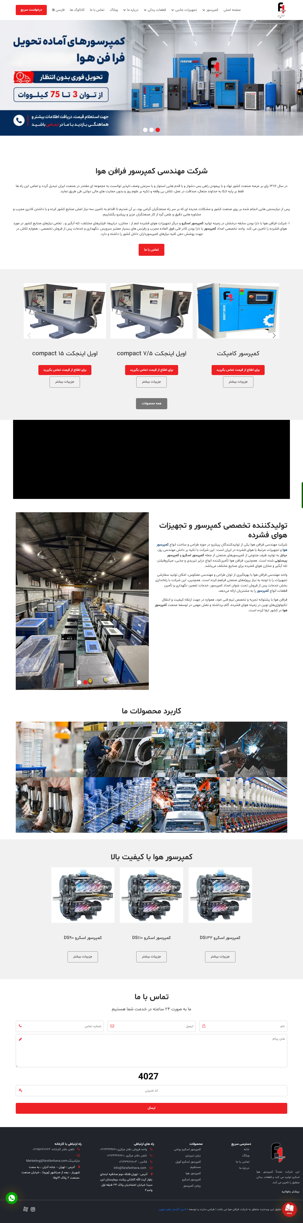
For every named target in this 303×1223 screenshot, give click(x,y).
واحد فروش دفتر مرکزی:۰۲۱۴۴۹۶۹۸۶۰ (123, 1149)
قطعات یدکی (156, 10)
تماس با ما (97, 10)
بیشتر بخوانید (290, 1191)
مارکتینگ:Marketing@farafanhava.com (53, 1161)
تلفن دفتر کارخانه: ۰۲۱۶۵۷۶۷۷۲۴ (53, 1149)
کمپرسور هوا (193, 1173)
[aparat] (25, 1210)
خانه (246, 1149)
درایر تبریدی (193, 1156)
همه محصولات (151, 403)
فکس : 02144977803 (133, 1162)
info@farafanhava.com (130, 1168)
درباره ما (132, 10)
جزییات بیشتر (238, 381)
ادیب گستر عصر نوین (172, 1209)
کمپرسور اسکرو (191, 1179)
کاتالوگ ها (77, 10)
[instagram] (31, 1210)
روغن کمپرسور (192, 1186)
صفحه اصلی (232, 10)
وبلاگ (114, 10)
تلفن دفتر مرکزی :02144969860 (127, 1156)
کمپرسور (211, 10)
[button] (157, 130)
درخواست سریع (31, 10)
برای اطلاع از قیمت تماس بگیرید (151, 370)
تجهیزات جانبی (185, 10)
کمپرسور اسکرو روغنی (187, 1149)
